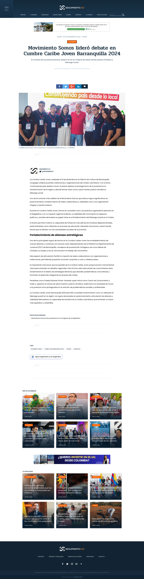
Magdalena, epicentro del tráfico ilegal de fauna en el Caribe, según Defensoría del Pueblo (71, 517)
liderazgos (77, 349)
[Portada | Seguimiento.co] (72, 7)
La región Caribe (30, 477)
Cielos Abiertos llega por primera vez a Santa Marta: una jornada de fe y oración (104, 438)
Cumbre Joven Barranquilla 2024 (54, 349)
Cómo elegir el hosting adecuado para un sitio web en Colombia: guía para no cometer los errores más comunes (37, 436)
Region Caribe (57, 15)
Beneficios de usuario (75, 556)
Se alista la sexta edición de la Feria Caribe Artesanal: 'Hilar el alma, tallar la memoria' (71, 438)
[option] (72, 121)
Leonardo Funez (77, 577)
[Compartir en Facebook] (59, 86)
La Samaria (33, 15)
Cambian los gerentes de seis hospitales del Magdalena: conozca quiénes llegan (105, 490)
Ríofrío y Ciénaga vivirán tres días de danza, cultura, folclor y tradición (38, 410)
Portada (23, 15)
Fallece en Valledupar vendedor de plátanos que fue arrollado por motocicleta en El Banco (38, 489)
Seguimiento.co (44, 169)
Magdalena (44, 15)
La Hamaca (89, 15)
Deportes (78, 15)
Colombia (62, 477)
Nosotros (41, 556)
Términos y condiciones (56, 556)
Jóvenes (68, 349)
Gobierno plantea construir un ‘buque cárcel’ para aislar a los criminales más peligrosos (38, 518)
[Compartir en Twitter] (66, 86)
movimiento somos (36, 349)
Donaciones (90, 556)
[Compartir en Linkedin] (78, 86)
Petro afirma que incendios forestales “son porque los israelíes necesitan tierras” (70, 490)
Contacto (101, 556)
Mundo (68, 15)
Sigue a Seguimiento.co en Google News (48, 357)
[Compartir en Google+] (72, 86)
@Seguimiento (47, 171)
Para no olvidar (102, 15)
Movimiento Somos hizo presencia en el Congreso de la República (55, 318)
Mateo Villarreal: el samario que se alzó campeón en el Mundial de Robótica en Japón (105, 410)
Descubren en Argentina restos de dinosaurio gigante (105, 520)
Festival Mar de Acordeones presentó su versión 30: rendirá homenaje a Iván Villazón (70, 409)
